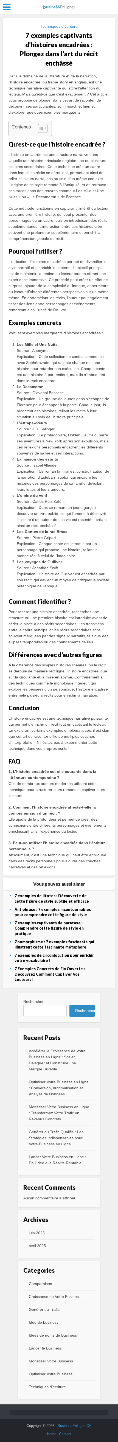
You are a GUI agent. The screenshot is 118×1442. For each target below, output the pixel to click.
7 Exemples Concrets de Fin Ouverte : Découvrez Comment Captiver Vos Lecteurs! (50, 974)
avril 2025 (37, 1246)
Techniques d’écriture (59, 26)
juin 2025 (37, 1233)
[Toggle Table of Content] (40, 128)
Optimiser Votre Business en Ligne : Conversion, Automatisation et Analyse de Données (59, 1088)
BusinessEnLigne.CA (74, 1426)
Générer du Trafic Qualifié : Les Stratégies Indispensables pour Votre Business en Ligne (56, 1138)
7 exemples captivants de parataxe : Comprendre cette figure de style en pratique (49, 928)
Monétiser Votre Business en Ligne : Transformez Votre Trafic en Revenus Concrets (59, 1113)
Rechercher (33, 1001)
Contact (65, 1434)
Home (51, 1434)
